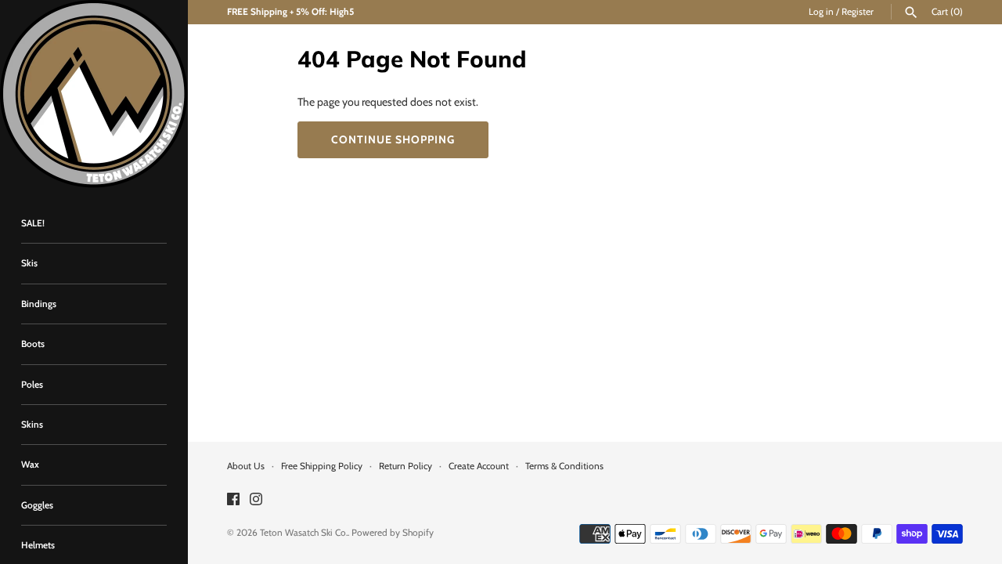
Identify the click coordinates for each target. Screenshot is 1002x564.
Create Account (479, 466)
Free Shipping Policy (321, 466)
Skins (32, 424)
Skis (29, 263)
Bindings (38, 303)
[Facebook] (233, 500)
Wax (30, 464)
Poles (32, 384)
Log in (821, 11)
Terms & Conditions (564, 466)
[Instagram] (256, 500)
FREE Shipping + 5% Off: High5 (290, 11)
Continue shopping (393, 139)
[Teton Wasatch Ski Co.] (94, 94)
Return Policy (405, 466)
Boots (33, 343)
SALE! (33, 223)
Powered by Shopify (392, 532)
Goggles (37, 505)
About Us (246, 466)
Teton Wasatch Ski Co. (304, 532)
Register (858, 11)
